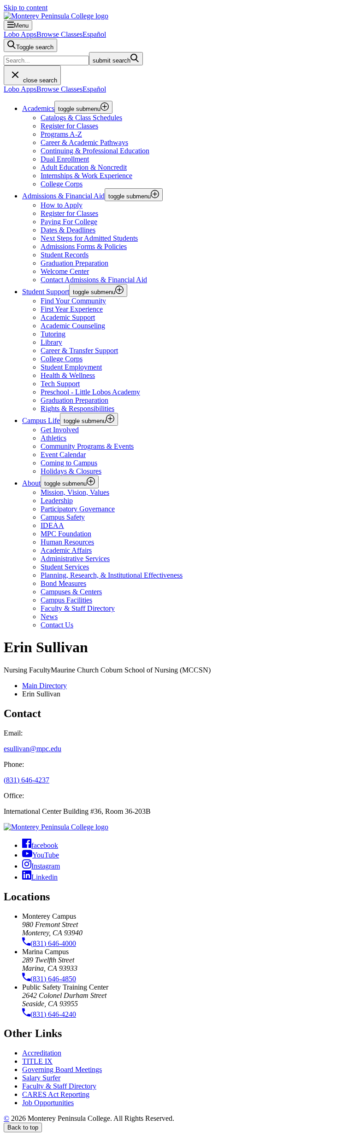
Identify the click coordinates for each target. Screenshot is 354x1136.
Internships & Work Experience (86, 176)
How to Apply (62, 205)
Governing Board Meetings (62, 1069)
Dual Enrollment (65, 159)
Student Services (65, 567)
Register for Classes (69, 126)
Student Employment (71, 367)
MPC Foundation (66, 534)
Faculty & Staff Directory (59, 1086)
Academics (38, 108)
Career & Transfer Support (79, 350)
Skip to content (25, 8)
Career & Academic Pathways (84, 142)
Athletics (53, 438)
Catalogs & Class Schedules (81, 118)
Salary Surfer (41, 1078)
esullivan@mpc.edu (32, 749)
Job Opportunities (48, 1103)
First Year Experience (72, 309)
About (31, 483)
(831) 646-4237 (26, 780)
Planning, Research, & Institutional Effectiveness (112, 575)
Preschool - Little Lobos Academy (90, 392)
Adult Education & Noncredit (84, 167)
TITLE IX (37, 1061)
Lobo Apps (20, 34)
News (49, 616)
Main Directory (44, 686)
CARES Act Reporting (55, 1094)
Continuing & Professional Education (95, 151)
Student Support (45, 292)
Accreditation (41, 1053)
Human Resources (67, 542)
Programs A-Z (61, 134)
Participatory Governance (78, 509)
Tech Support (60, 384)
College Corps (62, 184)
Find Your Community (73, 301)
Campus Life (41, 420)
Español (94, 34)
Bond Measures (63, 583)
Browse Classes (59, 34)
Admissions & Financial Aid (63, 196)
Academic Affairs (66, 550)
